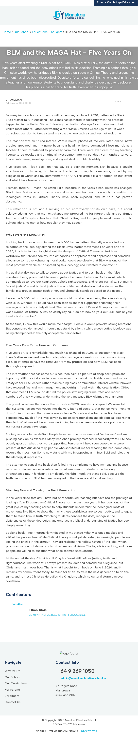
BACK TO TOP (89, 731)
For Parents (13, 689)
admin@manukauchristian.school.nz (83, 678)
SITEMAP (41, 731)
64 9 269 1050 (78, 671)
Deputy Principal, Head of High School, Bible (57, 614)
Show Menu (5, 15)
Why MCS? (12, 671)
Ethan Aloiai (38, 610)
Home (7, 32)
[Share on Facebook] (126, 101)
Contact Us (13, 702)
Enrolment (12, 696)
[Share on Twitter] (131, 101)
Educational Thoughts (47, 32)
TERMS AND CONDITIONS (63, 731)
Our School (21, 32)
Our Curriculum (16, 683)
